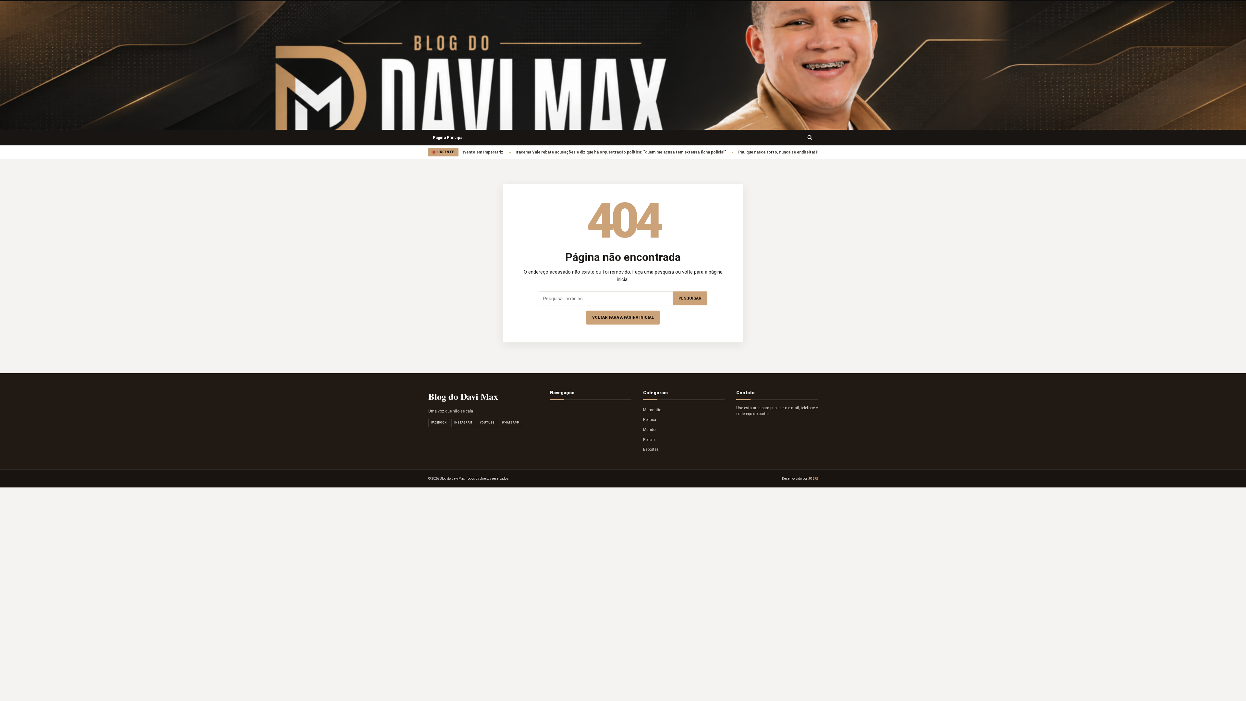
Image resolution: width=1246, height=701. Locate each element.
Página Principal (448, 137)
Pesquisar (690, 298)
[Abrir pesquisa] (810, 137)
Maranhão (652, 410)
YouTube (487, 422)
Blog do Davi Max (463, 396)
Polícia (649, 439)
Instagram (463, 422)
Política (649, 419)
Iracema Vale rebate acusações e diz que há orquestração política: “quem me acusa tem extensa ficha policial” (594, 152)
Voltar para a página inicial (623, 317)
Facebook (438, 422)
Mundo (649, 429)
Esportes (651, 449)
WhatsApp (510, 422)
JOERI (813, 478)
